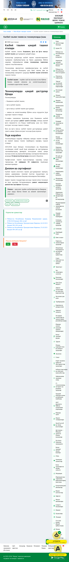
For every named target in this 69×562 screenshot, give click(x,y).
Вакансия (29, 546)
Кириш (62, 27)
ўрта (7, 204)
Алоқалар (22, 546)
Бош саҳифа (7, 31)
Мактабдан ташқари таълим (22, 31)
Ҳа (8, 244)
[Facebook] (41, 42)
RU (12, 10)
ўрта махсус (15, 204)
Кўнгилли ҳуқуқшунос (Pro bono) (7, 548)
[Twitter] (43, 42)
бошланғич (9, 200)
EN (15, 10)
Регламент (37, 546)
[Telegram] (45, 42)
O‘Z (8, 10)
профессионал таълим (22, 200)
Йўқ (15, 244)
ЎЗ (4, 10)
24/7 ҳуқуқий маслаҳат (38, 10)
